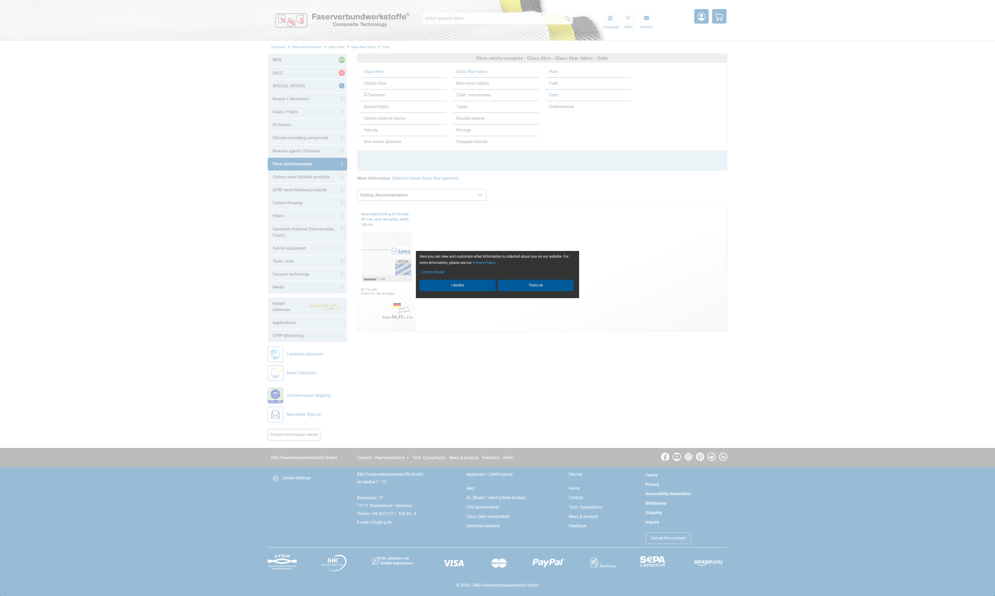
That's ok (536, 285)
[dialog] (497, 298)
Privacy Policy (484, 263)
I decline (457, 285)
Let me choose (432, 272)
